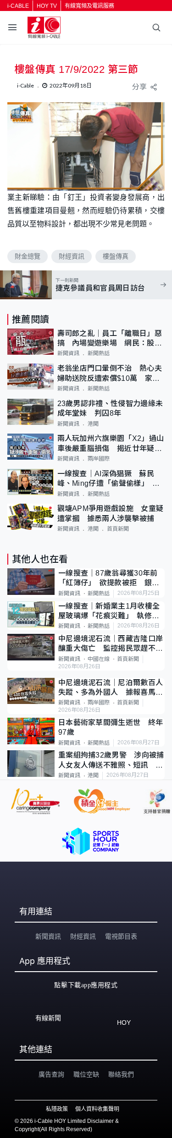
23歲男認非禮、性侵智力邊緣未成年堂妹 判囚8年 (110, 408)
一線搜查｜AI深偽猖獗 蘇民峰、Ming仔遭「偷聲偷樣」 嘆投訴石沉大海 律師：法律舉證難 (109, 479)
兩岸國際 (99, 459)
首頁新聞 (118, 529)
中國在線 (99, 659)
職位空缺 (86, 1074)
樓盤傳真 (115, 256)
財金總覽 (27, 256)
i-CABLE (18, 6)
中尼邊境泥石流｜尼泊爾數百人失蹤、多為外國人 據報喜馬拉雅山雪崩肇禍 (110, 688)
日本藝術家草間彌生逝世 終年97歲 (110, 727)
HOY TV (47, 6)
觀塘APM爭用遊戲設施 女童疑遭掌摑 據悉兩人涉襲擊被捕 (110, 513)
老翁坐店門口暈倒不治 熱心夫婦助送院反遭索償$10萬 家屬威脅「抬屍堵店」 (109, 373)
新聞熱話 (99, 353)
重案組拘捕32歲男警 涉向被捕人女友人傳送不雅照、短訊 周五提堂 (111, 760)
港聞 (93, 424)
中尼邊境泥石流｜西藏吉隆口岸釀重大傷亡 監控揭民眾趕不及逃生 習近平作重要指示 (110, 644)
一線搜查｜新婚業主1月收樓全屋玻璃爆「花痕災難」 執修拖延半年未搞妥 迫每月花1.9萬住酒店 (109, 611)
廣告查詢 (51, 1074)
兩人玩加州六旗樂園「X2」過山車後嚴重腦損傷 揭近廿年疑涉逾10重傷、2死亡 (110, 443)
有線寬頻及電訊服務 (89, 6)
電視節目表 (121, 936)
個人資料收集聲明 (97, 1109)
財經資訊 (71, 256)
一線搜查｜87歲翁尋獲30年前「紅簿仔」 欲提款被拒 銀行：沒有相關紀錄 (108, 578)
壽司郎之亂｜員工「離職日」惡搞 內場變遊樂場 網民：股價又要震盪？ (109, 339)
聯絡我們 (121, 1074)
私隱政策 (57, 1109)
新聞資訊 (68, 353)
